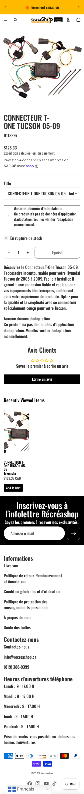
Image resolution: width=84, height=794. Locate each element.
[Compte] (68, 20)
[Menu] (5, 19)
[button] (58, 19)
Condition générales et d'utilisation (32, 591)
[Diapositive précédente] (5, 7)
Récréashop (47, 773)
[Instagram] (38, 783)
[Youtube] (46, 783)
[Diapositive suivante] (79, 7)
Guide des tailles (17, 627)
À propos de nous (17, 617)
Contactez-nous (16, 647)
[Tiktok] (54, 783)
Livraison (11, 565)
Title (7, 183)
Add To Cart (13, 487)
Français (25, 789)
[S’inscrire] (73, 533)
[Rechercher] (15, 20)
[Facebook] (29, 783)
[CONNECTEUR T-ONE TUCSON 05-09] (16, 431)
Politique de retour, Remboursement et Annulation (33, 578)
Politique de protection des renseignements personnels (26, 604)
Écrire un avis (42, 379)
